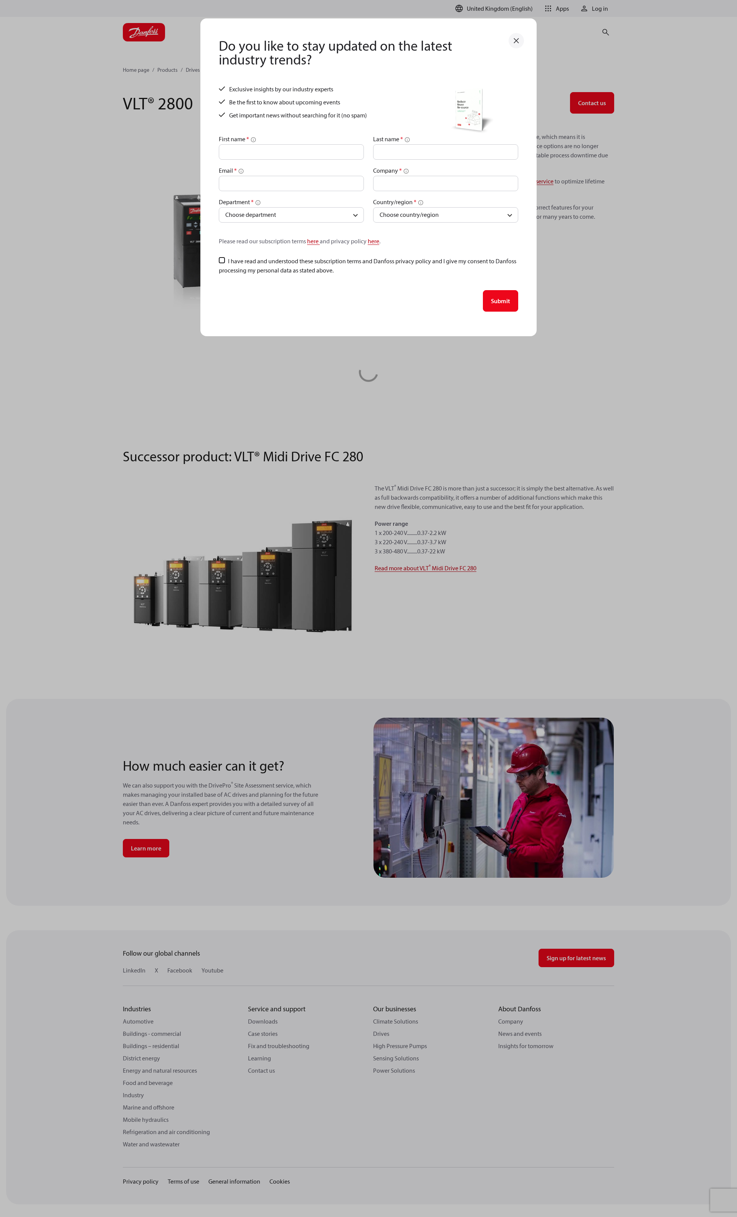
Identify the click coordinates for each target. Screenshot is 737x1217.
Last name (388, 139)
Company (387, 170)
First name (234, 139)
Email (228, 170)
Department (236, 202)
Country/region (394, 202)
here (313, 241)
